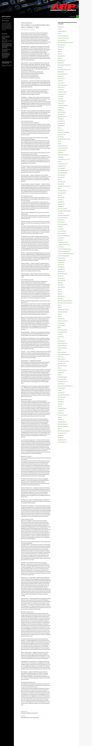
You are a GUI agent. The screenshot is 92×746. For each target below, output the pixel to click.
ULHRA (59, 417)
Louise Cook (60, 246)
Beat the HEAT (61, 56)
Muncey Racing (61, 287)
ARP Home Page (72, 16)
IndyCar (59, 195)
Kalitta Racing (60, 222)
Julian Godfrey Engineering (63, 215)
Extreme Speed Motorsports (63, 139)
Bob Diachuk (60, 62)
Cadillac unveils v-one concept (7, 40)
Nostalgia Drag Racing (62, 311)
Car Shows (60, 80)
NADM (59, 289)
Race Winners (60, 341)
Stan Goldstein (61, 388)
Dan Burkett (60, 107)
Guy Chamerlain (61, 168)
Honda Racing (60, 181)
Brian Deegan (60, 71)
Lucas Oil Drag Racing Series (63, 251)
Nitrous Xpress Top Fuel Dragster (64, 302)
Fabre (59, 143)
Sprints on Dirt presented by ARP (64, 385)
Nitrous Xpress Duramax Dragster (64, 300)
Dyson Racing (60, 123)
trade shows (60, 412)
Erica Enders (60, 134)
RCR (59, 350)
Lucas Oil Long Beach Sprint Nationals (65, 253)
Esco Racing (60, 136)
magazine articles (61, 258)
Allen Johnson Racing (62, 35)
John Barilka (60, 206)
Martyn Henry (60, 262)
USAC (59, 428)
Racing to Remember (62, 343)
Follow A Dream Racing (62, 154)
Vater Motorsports (61, 433)
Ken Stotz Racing (61, 231)
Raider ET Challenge (62, 345)
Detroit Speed (60, 114)
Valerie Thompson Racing (63, 430)
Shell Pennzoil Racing (62, 376)
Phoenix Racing (61, 325)
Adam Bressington (61, 31)
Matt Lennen (60, 264)
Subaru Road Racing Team (63, 394)
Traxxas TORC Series (62, 415)
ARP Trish (33, 29)
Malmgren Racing (61, 260)
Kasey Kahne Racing (62, 224)
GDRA (59, 161)
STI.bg (59, 390)
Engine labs (60, 130)
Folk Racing (60, 152)
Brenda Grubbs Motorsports (63, 69)
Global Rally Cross (61, 166)
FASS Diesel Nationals (62, 145)
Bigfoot (59, 58)
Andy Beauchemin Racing (63, 38)
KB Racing (60, 226)
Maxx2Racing (60, 267)
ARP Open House (61, 40)
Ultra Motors (60, 419)
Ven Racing (60, 435)
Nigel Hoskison (61, 296)
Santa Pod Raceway (62, 370)
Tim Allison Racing (61, 408)
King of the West (61, 233)
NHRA (59, 291)
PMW (59, 327)
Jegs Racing (60, 204)
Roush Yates (60, 363)
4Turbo (59, 29)
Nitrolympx (60, 298)
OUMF (59, 316)
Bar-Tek (59, 53)
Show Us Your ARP (61, 379)
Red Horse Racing (61, 352)
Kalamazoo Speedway (62, 217)
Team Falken (60, 401)
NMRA (59, 307)
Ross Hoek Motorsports (62, 361)
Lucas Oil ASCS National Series (64, 249)
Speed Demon (60, 383)
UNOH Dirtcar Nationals (62, 426)
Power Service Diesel (62, 329)
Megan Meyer (60, 269)
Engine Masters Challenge (63, 132)
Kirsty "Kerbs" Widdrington (63, 235)
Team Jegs (60, 403)
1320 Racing (60, 26)
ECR (59, 127)
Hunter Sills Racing (61, 190)
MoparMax (60, 282)
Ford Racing (60, 157)
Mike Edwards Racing (62, 273)
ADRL (59, 33)
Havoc (59, 179)
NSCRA (59, 314)
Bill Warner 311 (61, 60)
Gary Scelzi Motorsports (62, 159)
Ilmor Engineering (61, 192)
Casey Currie (60, 82)
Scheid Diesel (60, 372)
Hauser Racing (60, 177)
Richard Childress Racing (26, 22)
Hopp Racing (60, 183)
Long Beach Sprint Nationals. (63, 244)
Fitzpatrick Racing (61, 150)
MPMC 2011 (60, 284)
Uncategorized (61, 421)
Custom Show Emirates (62, 105)
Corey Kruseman (61, 94)
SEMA (59, 374)
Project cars (60, 336)
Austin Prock (60, 47)
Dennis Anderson (61, 112)
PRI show (60, 334)
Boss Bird (60, 67)
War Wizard (60, 437)
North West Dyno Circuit (63, 309)
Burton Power (60, 78)
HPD (59, 188)
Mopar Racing (60, 280)
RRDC (59, 368)
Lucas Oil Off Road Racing (63, 255)
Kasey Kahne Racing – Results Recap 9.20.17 (30, 717)
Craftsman (60, 98)
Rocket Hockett (61, 359)
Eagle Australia (61, 125)
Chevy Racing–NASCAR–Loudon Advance (29, 712)
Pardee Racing (60, 318)
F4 (58, 141)
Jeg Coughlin (60, 201)
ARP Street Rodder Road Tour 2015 (65, 42)
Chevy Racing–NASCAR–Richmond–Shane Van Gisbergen (6, 37)
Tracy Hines (60, 410)
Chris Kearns (60, 89)
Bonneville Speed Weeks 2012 (64, 65)
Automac (59, 49)
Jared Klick (60, 199)
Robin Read (60, 356)
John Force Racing (61, 208)
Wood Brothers (61, 439)
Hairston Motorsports (62, 170)
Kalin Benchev (60, 219)
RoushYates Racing (61, 365)
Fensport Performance (62, 148)
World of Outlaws (61, 442)
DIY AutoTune (61, 121)
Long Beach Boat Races (62, 242)
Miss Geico (60, 275)
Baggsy (59, 51)
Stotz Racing (60, 392)
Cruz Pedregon (61, 100)
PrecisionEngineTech (62, 332)
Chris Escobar (60, 87)
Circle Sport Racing (61, 91)
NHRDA (59, 293)
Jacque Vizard (60, 197)
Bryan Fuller (60, 76)
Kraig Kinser (60, 237)
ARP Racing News (6, 16)
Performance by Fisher (62, 320)
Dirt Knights (60, 118)
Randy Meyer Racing (62, 347)
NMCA (59, 305)
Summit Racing (61, 397)
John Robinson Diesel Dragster (64, 210)
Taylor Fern (60, 399)
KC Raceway (60, 228)
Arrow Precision (61, 44)
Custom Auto (60, 103)
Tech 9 (59, 406)
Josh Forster (60, 213)
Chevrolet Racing (61, 85)
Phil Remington (61, 323)
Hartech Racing (61, 174)
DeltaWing (60, 109)
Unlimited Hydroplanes (62, 424)
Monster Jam (60, 278)
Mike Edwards (60, 271)
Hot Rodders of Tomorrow (63, 186)
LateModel (60, 240)
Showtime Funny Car (62, 381)
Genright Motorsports (62, 163)
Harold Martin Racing (62, 172)
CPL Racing (60, 96)
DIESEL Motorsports (62, 116)
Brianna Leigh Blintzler (62, 74)
